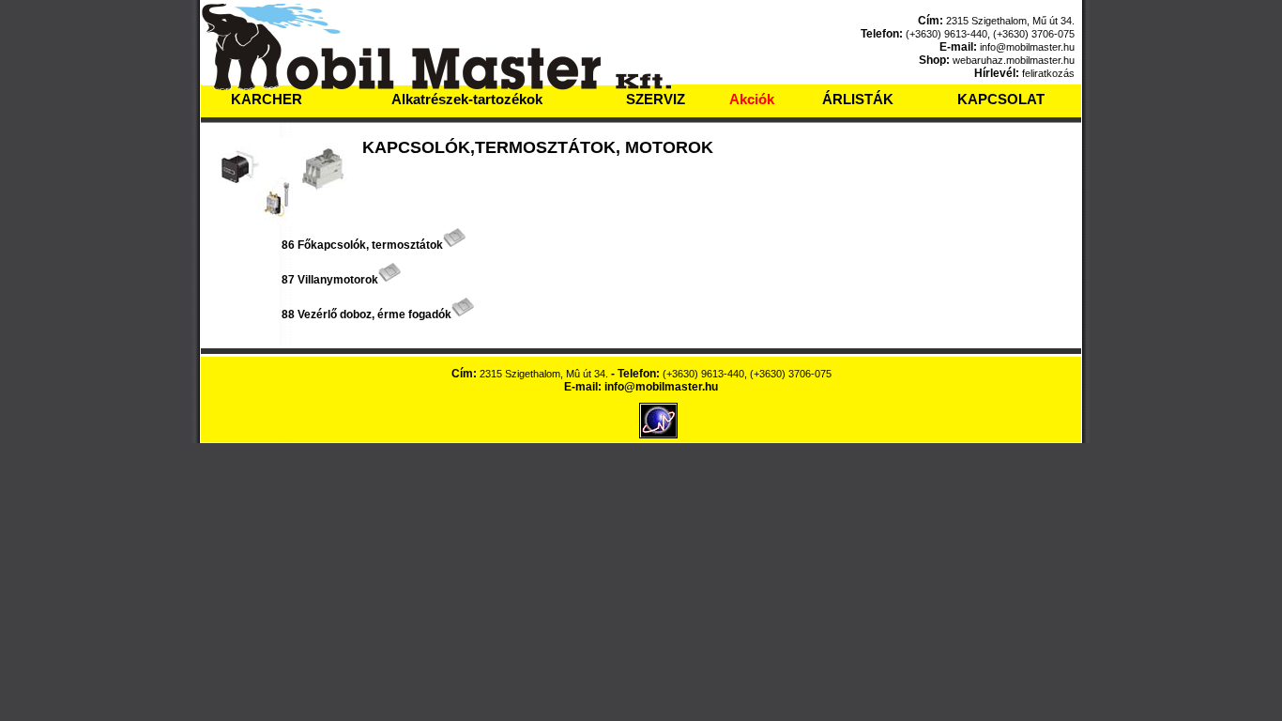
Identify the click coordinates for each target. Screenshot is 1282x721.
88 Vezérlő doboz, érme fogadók (366, 314)
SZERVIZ (655, 99)
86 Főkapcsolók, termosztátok (362, 245)
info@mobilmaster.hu (1027, 47)
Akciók (751, 99)
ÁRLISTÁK (857, 99)
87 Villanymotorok (330, 279)
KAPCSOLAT (1001, 99)
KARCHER (266, 99)
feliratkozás (1048, 73)
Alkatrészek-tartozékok (466, 99)
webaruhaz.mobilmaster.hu (1014, 60)
